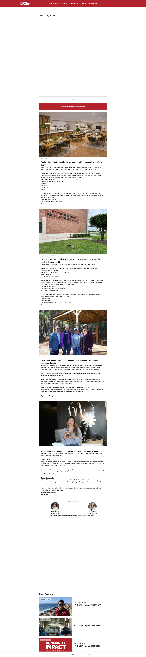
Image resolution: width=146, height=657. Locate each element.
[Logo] (24, 3)
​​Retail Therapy (45, 459)
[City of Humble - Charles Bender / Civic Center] (73, 99)
